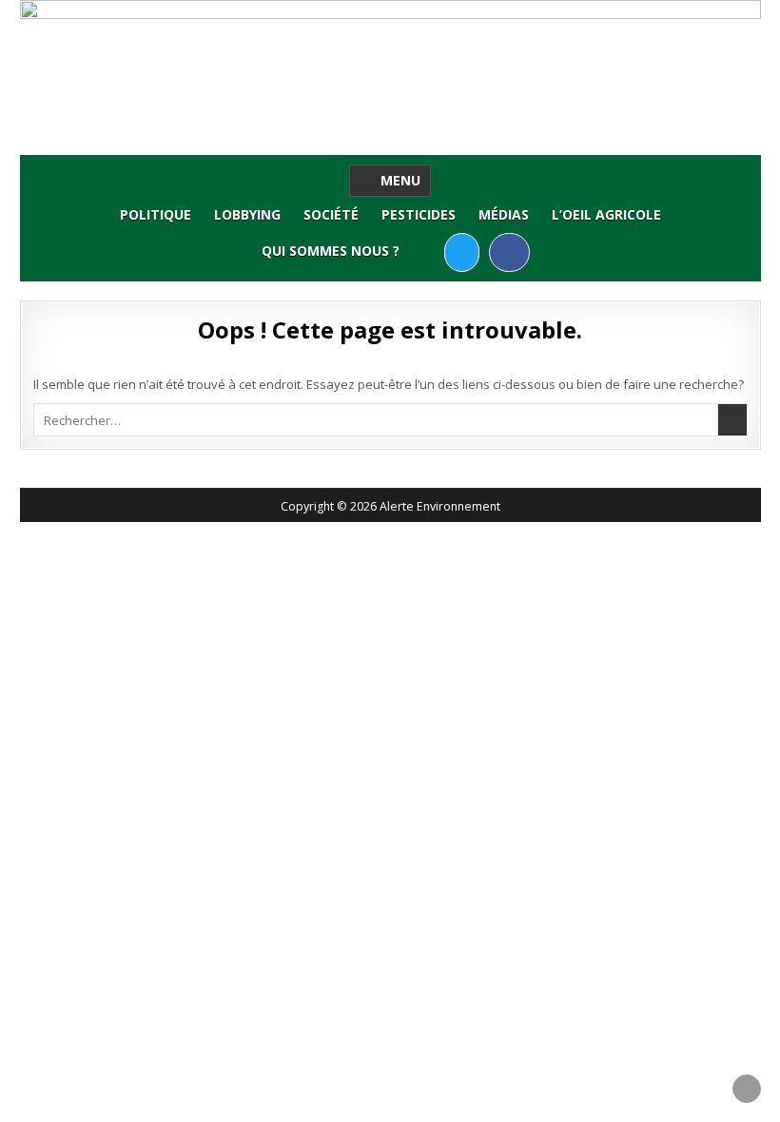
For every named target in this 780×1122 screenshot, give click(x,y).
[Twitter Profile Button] (461, 252)
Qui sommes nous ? (331, 251)
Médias (503, 214)
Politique (155, 214)
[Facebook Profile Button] (509, 252)
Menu (400, 180)
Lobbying (247, 214)
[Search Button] (427, 251)
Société (331, 214)
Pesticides (418, 214)
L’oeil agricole (606, 214)
